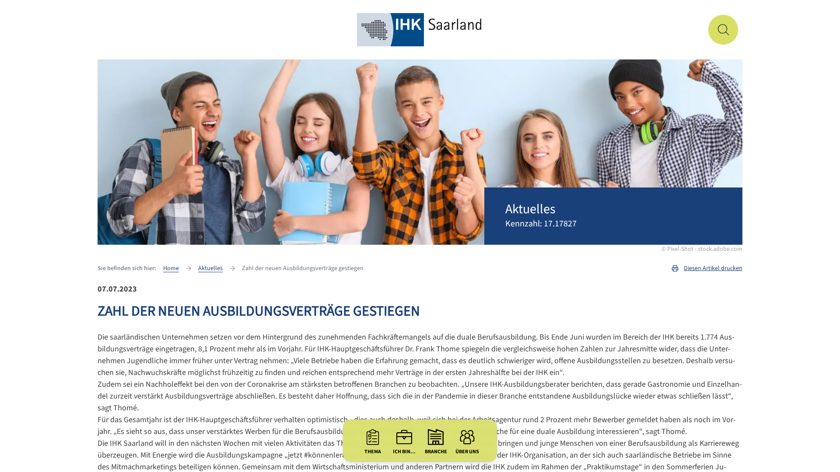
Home (171, 268)
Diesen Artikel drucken (713, 268)
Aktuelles (210, 268)
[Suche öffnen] (723, 29)
